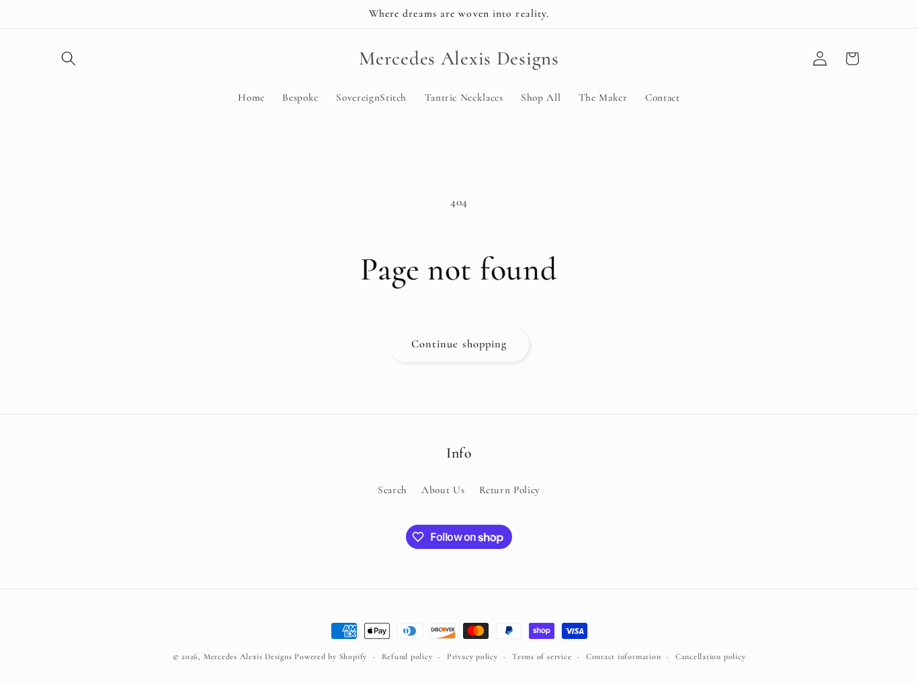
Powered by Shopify (330, 656)
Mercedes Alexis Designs (248, 656)
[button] (68, 58)
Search (392, 490)
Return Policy (510, 490)
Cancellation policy (710, 656)
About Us (442, 490)
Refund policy (407, 656)
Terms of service (541, 656)
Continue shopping (459, 344)
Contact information (623, 656)
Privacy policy (472, 656)
